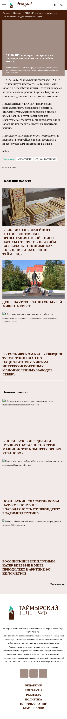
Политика (33, 699)
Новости (17, 13)
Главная (6, 13)
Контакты (33, 690)
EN (55, 5)
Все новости (57, 584)
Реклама (33, 694)
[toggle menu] (4, 5)
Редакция (33, 685)
